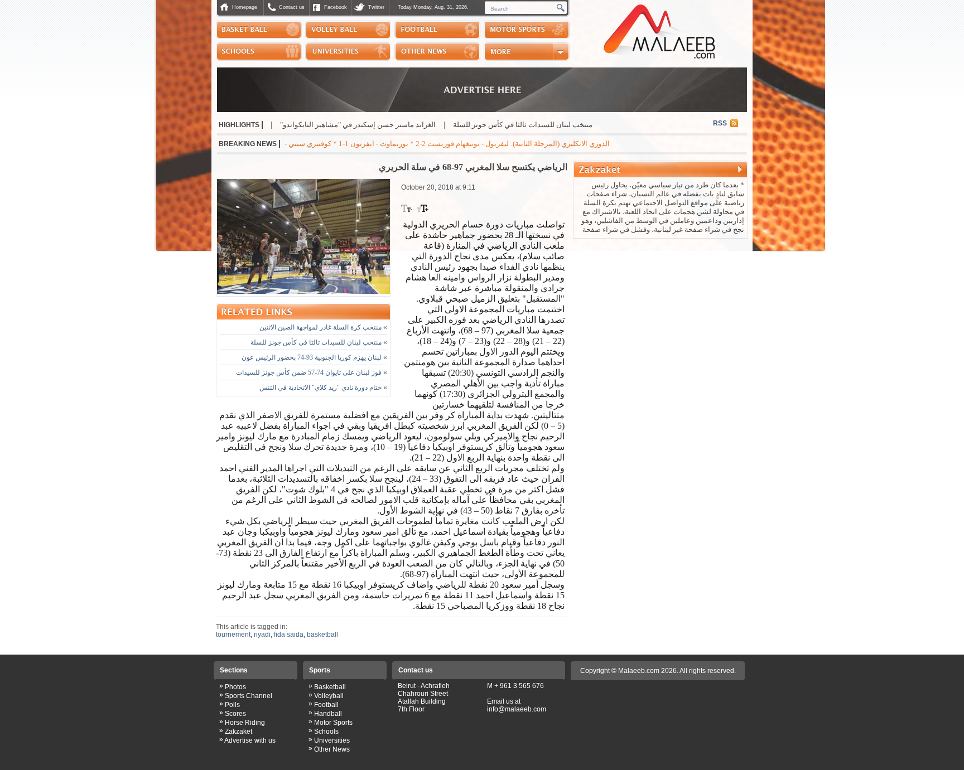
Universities (332, 740)
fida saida (288, 634)
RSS (720, 123)
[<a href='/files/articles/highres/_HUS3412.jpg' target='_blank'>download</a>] (303, 237)
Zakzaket (238, 731)
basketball (322, 634)
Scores (235, 714)
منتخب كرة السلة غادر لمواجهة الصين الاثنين (323, 327)
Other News (332, 749)
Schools (326, 731)
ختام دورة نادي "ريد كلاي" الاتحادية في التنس (323, 387)
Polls (232, 705)
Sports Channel (248, 696)
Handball (328, 714)
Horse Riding (245, 723)
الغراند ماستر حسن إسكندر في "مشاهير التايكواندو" (396, 124)
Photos (235, 687)
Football (326, 705)
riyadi (262, 634)
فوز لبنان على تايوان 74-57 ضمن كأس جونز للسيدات (311, 372)
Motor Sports (333, 723)
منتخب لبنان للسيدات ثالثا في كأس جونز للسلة (560, 124)
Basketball (330, 687)
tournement (233, 634)
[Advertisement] (660, 314)
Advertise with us (250, 740)
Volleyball (329, 696)
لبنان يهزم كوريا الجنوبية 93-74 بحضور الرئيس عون (314, 357)
